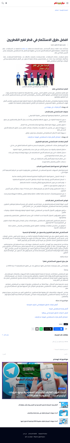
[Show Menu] (67, 3)
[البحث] (2, 3)
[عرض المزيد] (33, 329)
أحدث (65, 354)
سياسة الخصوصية (42, 433)
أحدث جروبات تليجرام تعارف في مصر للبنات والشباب (42, 413)
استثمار (57, 10)
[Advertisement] (35, 24)
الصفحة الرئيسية (64, 10)
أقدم (4, 354)
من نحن (25, 433)
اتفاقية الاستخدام (32, 433)
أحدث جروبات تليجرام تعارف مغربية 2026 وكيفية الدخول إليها (39, 421)
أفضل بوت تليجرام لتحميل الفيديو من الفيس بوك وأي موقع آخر (38, 405)
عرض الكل (6, 335)
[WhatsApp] (41, 329)
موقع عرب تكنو (29, 437)
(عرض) (52, 45)
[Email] (37, 329)
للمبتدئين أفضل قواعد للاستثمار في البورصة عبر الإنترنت (44, 137)
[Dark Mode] (6, 3)
